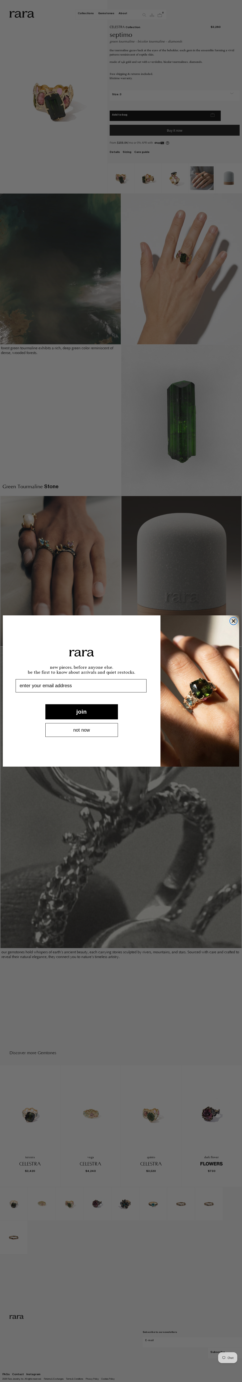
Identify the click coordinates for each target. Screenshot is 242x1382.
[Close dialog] (233, 621)
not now (81, 730)
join (81, 711)
